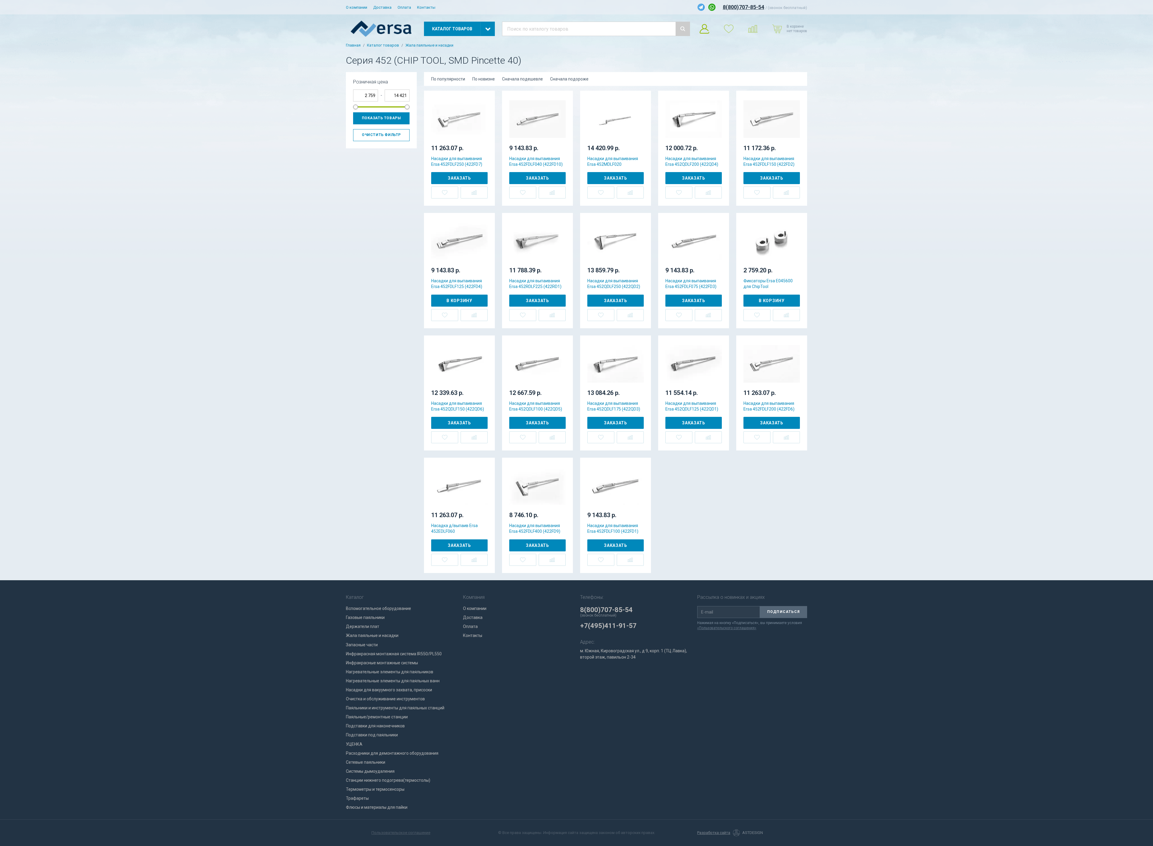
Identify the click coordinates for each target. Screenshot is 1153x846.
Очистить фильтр (381, 135)
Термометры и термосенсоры (375, 789)
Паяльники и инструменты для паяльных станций (395, 707)
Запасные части (362, 644)
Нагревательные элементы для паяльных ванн (393, 680)
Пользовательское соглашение (400, 832)
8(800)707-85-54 (743, 7)
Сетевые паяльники (365, 762)
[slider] (355, 107)
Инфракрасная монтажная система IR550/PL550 (394, 653)
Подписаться (783, 612)
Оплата (404, 7)
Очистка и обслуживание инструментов (385, 698)
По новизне (483, 79)
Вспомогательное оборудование (378, 608)
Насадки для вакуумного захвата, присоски (389, 689)
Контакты (426, 7)
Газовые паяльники (365, 617)
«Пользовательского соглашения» (726, 628)
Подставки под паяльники (372, 734)
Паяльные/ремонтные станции (377, 716)
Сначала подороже (569, 79)
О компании (356, 7)
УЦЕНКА (354, 744)
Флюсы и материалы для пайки (376, 807)
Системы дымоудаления (370, 771)
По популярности (448, 79)
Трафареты (357, 798)
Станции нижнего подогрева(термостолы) (388, 780)
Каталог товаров (383, 45)
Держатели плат (362, 626)
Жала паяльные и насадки (429, 45)
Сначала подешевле (522, 79)
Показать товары (381, 118)
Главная (353, 45)
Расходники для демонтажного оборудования (392, 753)
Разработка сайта (713, 833)
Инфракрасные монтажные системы (382, 662)
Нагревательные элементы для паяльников (389, 671)
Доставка (382, 7)
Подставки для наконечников (375, 725)
